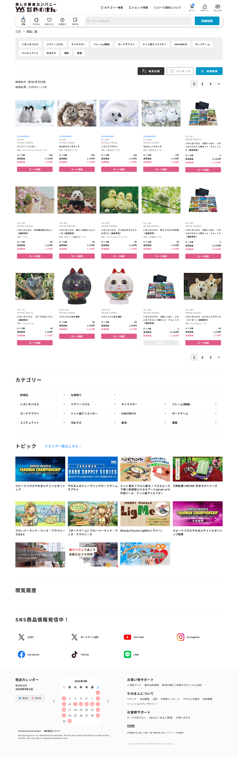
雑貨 (66, 53)
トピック (132, 699)
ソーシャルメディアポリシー (142, 703)
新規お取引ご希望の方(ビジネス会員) (182, 685)
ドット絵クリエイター (154, 44)
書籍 (79, 53)
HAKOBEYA (181, 44)
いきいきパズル (30, 44)
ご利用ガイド (134, 685)
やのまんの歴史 (191, 699)
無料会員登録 (152, 685)
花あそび (51, 53)
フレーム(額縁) (102, 44)
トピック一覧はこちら (61, 446)
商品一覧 (32, 31)
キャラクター (78, 44)
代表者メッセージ (170, 699)
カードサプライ (126, 44)
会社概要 (144, 699)
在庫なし (161, 343)
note (131, 725)
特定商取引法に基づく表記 (137, 732)
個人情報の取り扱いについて (161, 732)
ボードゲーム (202, 44)
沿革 (155, 699)
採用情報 (207, 699)
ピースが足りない (136, 717)
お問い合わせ (183, 717)
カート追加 (34, 169)
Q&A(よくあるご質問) (161, 717)
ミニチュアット (30, 53)
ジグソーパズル (55, 44)
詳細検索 (207, 21)
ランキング (183, 71)
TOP (18, 31)
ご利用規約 (179, 732)
